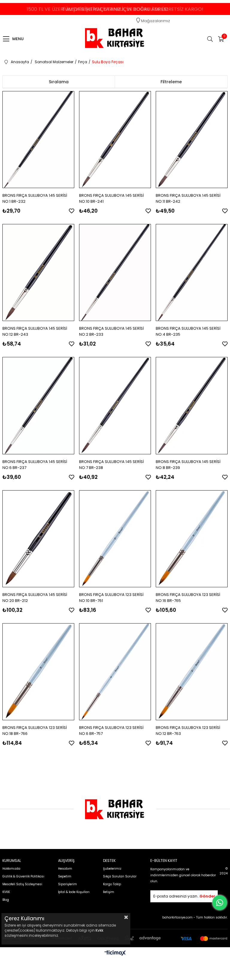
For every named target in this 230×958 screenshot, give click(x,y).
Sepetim (64, 876)
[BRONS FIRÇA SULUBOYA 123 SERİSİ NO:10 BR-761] (115, 539)
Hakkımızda (11, 868)
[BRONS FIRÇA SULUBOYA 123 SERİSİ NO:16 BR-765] (192, 539)
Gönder (207, 896)
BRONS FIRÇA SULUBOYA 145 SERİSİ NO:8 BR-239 (188, 464)
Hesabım (65, 868)
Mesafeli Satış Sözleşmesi (22, 884)
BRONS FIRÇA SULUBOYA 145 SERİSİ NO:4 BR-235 (188, 331)
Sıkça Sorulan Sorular (120, 876)
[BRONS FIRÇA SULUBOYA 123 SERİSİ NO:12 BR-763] (192, 671)
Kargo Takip (112, 884)
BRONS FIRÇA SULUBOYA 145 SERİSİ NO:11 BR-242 (188, 198)
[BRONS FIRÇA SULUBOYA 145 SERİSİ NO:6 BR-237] (38, 405)
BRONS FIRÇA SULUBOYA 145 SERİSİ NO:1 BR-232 (34, 198)
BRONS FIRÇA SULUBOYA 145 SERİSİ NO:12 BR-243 (34, 331)
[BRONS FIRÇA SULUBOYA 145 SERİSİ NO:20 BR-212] (38, 539)
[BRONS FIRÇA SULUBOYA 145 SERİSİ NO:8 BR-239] (192, 405)
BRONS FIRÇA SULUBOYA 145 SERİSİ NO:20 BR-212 (34, 597)
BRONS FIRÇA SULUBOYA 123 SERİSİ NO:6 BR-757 (111, 730)
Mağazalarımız (155, 21)
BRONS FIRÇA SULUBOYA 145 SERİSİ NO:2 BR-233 (111, 331)
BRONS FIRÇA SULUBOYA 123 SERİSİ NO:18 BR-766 (34, 730)
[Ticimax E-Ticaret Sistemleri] (115, 953)
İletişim (108, 892)
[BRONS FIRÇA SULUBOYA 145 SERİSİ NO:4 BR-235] (192, 272)
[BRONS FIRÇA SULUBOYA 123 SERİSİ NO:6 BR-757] (115, 671)
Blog (5, 900)
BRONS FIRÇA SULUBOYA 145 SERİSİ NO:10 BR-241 (111, 198)
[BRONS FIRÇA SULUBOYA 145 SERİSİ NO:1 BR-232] (38, 139)
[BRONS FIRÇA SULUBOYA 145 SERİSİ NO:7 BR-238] (115, 405)
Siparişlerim (67, 884)
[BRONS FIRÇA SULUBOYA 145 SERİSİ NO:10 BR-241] (115, 139)
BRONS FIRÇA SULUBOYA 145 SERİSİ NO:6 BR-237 (34, 464)
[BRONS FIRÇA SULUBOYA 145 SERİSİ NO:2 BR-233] (115, 272)
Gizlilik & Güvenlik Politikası (23, 876)
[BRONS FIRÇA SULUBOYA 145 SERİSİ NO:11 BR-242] (192, 139)
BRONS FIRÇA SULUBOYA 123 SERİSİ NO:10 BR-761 (111, 597)
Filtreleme (171, 82)
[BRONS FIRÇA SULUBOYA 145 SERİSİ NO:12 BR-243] (38, 272)
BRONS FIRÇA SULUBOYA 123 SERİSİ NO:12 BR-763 (188, 730)
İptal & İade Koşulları (74, 892)
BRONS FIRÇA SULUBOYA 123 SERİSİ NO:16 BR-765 (188, 597)
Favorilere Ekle (71, 211)
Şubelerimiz (112, 868)
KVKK (6, 892)
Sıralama (59, 82)
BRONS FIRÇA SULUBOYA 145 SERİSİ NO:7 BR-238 (111, 464)
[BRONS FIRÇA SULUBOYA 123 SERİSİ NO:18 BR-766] (38, 671)
